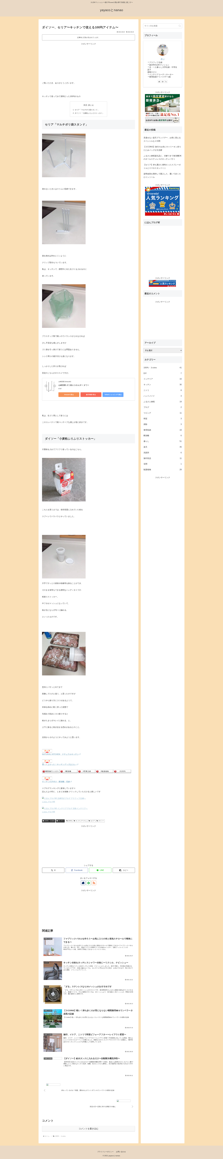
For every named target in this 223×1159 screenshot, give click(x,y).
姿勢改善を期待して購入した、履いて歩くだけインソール (162, 175)
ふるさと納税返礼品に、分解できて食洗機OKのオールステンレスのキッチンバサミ (163, 157)
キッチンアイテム (81, 821)
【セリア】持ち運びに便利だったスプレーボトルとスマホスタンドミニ (162, 166)
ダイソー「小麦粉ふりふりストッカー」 (89, 113)
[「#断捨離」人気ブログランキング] (68, 771)
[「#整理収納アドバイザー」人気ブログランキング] (50, 771)
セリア (92, 821)
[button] (124, 870)
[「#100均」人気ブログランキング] (122, 771)
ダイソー (101, 821)
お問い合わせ (121, 1152)
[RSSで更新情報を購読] (94, 883)
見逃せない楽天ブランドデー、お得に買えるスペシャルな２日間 (162, 139)
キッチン (61, 821)
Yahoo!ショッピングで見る (113, 394)
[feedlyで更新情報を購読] (88, 883)
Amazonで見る (69, 394)
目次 (85, 105)
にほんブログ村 (48, 802)
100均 (70, 821)
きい (163, 59)
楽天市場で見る (91, 394)
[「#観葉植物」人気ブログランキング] (104, 771)
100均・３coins (50, 821)
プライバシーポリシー (105, 1152)
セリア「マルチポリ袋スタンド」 (87, 110)
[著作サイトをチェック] (83, 883)
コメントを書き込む (88, 1128)
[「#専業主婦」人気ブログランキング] (86, 771)
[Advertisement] (88, 62)
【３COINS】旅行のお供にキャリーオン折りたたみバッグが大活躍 (162, 148)
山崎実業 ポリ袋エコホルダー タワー (73, 385)
